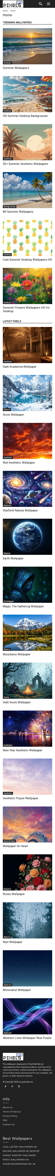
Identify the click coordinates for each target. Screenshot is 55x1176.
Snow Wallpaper (13, 414)
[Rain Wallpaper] (27, 920)
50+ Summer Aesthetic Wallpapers (25, 164)
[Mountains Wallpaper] (27, 633)
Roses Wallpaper (14, 894)
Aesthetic (8, 158)
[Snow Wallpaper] (27, 393)
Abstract (7, 505)
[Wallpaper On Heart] (27, 824)
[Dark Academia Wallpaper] (27, 345)
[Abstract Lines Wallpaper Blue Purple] (27, 1016)
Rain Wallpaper (12, 942)
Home (5, 11)
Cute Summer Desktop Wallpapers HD (27, 259)
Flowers (7, 889)
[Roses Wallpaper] (27, 872)
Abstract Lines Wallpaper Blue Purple (27, 1038)
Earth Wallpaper (13, 558)
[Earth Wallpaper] (27, 537)
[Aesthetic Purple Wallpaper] (27, 777)
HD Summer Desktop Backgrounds (25, 116)
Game (6, 697)
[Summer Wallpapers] (27, 46)
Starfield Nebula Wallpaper (20, 510)
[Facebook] (5, 1086)
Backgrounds (10, 206)
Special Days (9, 841)
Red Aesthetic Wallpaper (19, 462)
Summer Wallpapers (16, 68)
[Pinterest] (12, 1086)
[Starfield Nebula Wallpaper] (27, 489)
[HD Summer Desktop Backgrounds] (27, 94)
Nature (7, 409)
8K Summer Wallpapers (18, 211)
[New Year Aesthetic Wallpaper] (27, 729)
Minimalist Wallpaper (17, 990)
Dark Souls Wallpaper (17, 702)
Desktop (7, 110)
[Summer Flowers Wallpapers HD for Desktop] (27, 286)
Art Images (9, 601)
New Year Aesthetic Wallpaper (22, 750)
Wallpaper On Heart (15, 846)
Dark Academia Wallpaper (20, 366)
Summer (7, 62)
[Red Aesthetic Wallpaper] (27, 441)
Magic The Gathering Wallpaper (23, 606)
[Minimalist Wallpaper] (27, 968)
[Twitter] (19, 1086)
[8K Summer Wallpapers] (27, 190)
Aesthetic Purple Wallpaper (20, 798)
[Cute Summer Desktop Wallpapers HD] (27, 238)
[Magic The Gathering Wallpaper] (27, 585)
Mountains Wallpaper (17, 654)
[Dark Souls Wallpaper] (27, 681)
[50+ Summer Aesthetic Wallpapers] (27, 142)
